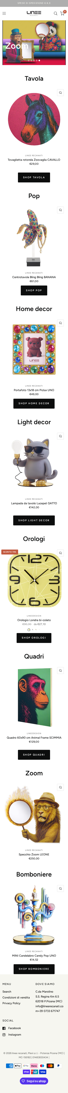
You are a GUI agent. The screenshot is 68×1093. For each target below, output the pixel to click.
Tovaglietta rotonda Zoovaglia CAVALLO (34, 159)
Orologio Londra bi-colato (34, 620)
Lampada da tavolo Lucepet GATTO (34, 503)
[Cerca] (56, 13)
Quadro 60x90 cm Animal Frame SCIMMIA (34, 737)
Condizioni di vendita (16, 997)
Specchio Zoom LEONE (34, 854)
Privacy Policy (11, 1003)
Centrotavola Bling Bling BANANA (34, 277)
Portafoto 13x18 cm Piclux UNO (34, 390)
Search (6, 991)
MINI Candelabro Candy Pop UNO (34, 955)
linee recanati (34, 155)
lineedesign (34, 616)
